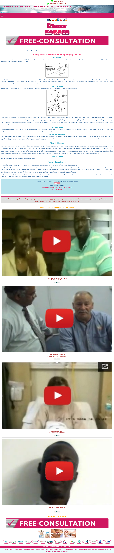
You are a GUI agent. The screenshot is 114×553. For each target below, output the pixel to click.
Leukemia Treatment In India (70, 549)
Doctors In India (18, 549)
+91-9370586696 (58, 1)
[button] (57, 282)
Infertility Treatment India (42, 549)
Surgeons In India (7, 549)
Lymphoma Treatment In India (99, 549)
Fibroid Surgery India (84, 549)
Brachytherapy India (29, 549)
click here (57, 183)
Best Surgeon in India (55, 549)
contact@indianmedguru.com (58, 3)
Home (3, 50)
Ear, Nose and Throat (13, 50)
